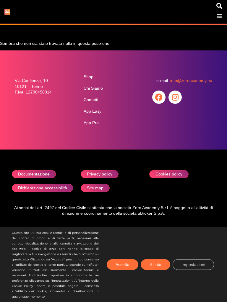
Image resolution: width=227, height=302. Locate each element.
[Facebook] (159, 97)
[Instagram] (175, 97)
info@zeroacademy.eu (191, 80)
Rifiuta (155, 264)
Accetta (122, 264)
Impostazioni (193, 264)
